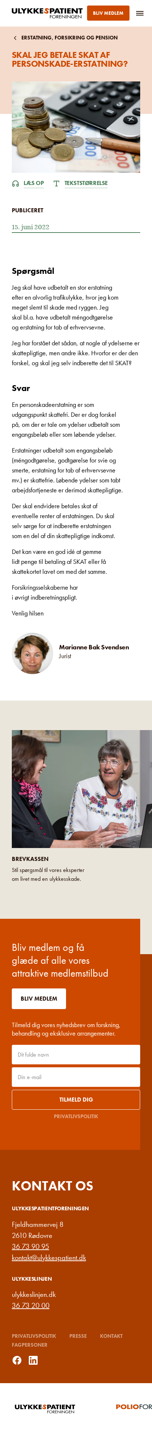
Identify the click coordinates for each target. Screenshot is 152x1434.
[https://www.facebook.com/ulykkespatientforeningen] (17, 1360)
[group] (60, 1408)
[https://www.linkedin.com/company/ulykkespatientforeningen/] (33, 1360)
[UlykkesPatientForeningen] (49, 13)
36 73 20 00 (30, 1305)
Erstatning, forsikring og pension (69, 37)
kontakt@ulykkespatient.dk (49, 1257)
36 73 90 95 (30, 1246)
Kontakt (111, 1336)
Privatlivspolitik (76, 1116)
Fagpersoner (30, 1344)
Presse (78, 1336)
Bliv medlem (108, 13)
